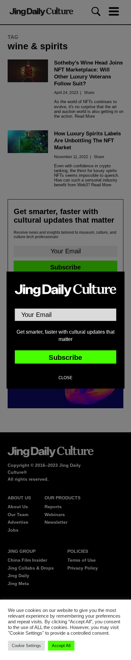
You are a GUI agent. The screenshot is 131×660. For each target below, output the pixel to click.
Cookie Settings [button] (26, 645)
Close (65, 378)
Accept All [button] (61, 645)
